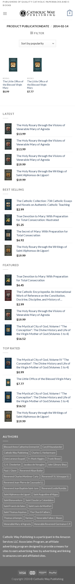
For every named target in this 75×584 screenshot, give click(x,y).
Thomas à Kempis (13, 518)
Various (29, 518)
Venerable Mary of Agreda (17, 524)
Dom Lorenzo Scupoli (14, 458)
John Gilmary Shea (57, 464)
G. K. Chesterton (12, 464)
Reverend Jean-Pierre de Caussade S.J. (24, 482)
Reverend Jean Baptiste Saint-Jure (21, 488)
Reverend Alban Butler (31, 470)
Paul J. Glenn (10, 470)
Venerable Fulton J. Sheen (49, 518)
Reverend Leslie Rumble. (54, 488)
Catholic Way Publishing (16, 452)
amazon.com (14, 555)
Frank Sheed (54, 458)
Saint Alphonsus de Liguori (17, 494)
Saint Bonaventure (13, 500)
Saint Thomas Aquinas (15, 512)
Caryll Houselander (52, 446)
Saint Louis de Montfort (40, 506)
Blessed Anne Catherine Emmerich (21, 446)
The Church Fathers (40, 512)
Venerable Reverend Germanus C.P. (52, 524)
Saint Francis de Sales (14, 506)
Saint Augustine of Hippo (45, 494)
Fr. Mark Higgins (36, 458)
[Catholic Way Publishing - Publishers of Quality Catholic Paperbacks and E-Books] (37, 13)
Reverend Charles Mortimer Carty (21, 476)
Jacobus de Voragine (34, 464)
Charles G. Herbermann (43, 452)
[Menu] (5, 13)
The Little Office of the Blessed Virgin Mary (13, 84)
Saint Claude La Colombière (40, 500)
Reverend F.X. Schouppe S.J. (56, 476)
